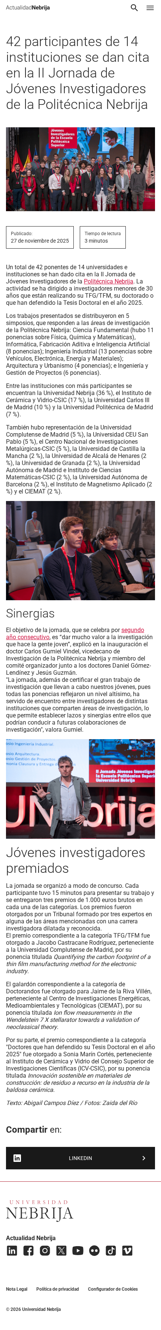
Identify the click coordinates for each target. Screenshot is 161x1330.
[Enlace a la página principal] (28, 8)
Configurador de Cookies (113, 1289)
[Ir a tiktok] (111, 1251)
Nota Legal (16, 1289)
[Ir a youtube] (78, 1251)
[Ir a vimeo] (127, 1251)
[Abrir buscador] (134, 8)
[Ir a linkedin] (12, 1251)
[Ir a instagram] (45, 1251)
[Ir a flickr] (94, 1251)
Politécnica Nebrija (108, 281)
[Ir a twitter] (61, 1251)
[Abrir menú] (150, 8)
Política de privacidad (57, 1289)
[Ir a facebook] (28, 1251)
